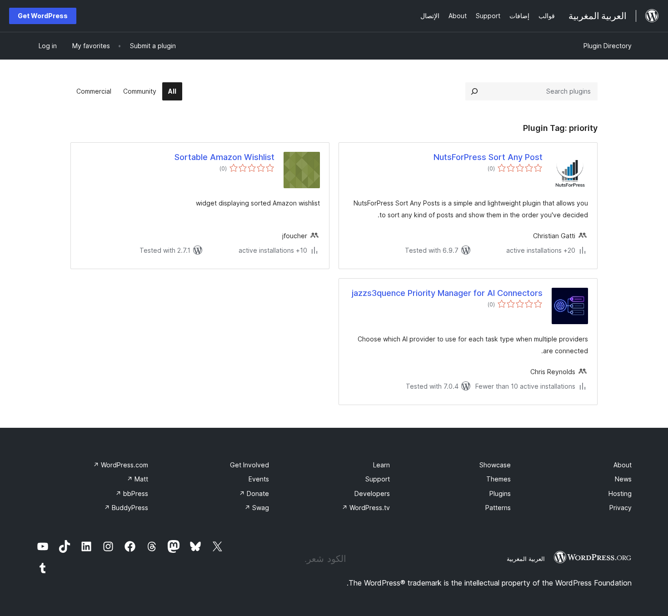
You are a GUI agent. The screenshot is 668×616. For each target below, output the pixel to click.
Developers (372, 493)
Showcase (495, 465)
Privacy (620, 507)
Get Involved (249, 465)
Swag (256, 507)
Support (377, 479)
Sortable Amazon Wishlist (224, 157)
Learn (381, 465)
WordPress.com (120, 465)
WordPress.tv (366, 507)
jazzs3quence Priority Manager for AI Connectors (447, 293)
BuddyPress (126, 507)
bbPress (131, 493)
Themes (498, 479)
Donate (254, 493)
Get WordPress (43, 16)
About (622, 465)
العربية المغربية (526, 558)
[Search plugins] (474, 91)
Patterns (498, 507)
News (623, 479)
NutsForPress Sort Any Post (488, 157)
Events (259, 479)
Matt (137, 479)
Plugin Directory (607, 46)
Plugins (500, 493)
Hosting (620, 493)
